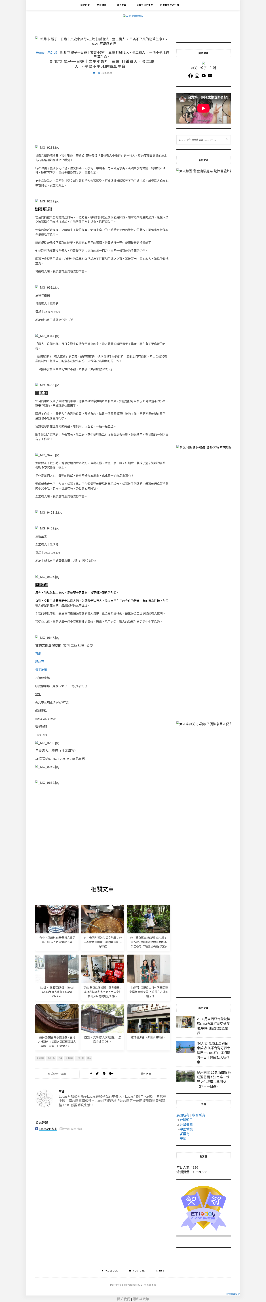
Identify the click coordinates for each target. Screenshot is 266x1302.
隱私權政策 (141, 1299)
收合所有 (198, 1115)
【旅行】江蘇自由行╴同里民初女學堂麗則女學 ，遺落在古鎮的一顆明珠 (148, 992)
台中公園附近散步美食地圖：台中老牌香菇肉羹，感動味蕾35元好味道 (103, 942)
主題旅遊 (40, 1058)
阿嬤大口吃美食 (145, 5)
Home (40, 52)
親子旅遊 (121, 5)
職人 (89, 1058)
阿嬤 (148, 1073)
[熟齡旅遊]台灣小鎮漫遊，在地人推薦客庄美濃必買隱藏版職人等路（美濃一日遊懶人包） (57, 1042)
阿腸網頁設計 (233, 1294)
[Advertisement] (102, 104)
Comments (57, 1073)
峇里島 (184, 1134)
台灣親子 (186, 1120)
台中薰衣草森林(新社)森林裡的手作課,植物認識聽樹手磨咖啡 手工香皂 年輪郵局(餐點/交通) (148, 942)
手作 (60, 1058)
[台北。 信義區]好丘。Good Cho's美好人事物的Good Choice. (56, 992)
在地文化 (51, 1058)
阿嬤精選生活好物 (169, 5)
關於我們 (123, 1299)
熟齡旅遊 (102, 5)
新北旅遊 (69, 1058)
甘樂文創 (80, 1058)
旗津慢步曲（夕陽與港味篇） (148, 1037)
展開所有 (182, 1115)
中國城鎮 (186, 1129)
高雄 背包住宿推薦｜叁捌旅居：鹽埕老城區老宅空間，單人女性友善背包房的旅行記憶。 (102, 992)
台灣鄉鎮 (186, 1124)
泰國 (183, 1139)
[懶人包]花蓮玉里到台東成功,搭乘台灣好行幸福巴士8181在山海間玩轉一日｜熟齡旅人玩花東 (213, 1053)
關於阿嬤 (85, 5)
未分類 (52, 52)
